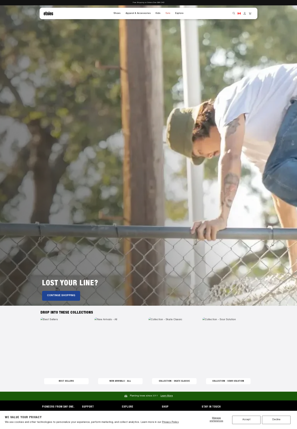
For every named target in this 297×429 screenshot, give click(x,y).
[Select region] (239, 13)
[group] (148, 155)
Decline (276, 420)
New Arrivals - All (120, 381)
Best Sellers (66, 381)
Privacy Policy (170, 422)
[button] (117, 13)
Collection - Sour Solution (228, 381)
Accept (246, 420)
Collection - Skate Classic (174, 381)
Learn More (167, 396)
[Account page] (245, 13)
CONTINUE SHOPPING (61, 295)
